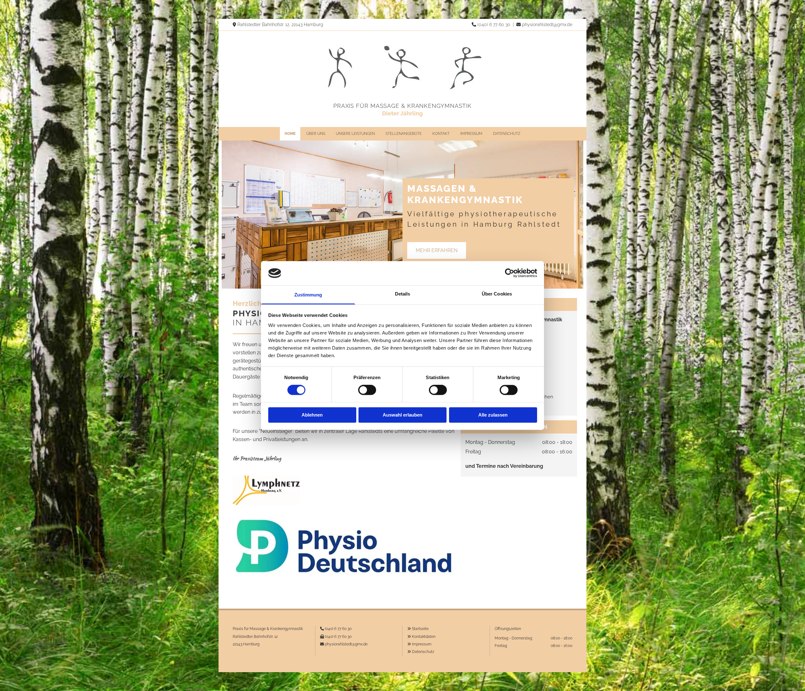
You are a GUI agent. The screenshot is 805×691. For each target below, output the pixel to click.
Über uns (315, 133)
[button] (436, 250)
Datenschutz (506, 133)
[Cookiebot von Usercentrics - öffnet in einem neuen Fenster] (509, 273)
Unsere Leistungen (355, 133)
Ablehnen (312, 414)
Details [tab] (402, 293)
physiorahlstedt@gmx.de (547, 24)
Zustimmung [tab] (308, 294)
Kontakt (441, 133)
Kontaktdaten (424, 636)
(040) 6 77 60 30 (493, 24)
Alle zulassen (493, 414)
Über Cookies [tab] (497, 293)
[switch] (367, 390)
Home (290, 133)
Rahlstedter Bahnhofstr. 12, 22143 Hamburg (280, 24)
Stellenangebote (404, 133)
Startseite (420, 629)
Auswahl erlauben (402, 414)
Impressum (471, 133)
